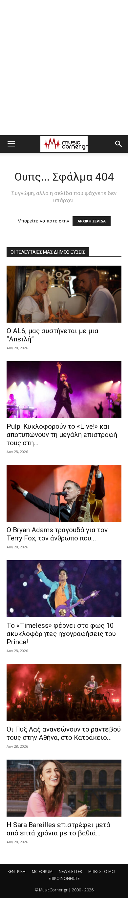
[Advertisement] (64, 67)
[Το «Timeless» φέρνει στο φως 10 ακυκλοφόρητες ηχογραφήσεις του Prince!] (64, 588)
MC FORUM (42, 871)
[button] (11, 144)
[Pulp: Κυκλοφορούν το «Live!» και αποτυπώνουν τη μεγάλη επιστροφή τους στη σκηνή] (64, 389)
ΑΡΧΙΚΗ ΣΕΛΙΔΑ (91, 221)
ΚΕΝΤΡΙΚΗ (17, 871)
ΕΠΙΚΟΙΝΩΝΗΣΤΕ (64, 878)
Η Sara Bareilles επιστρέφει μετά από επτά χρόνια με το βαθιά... (58, 829)
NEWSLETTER (70, 871)
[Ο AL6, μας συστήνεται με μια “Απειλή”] (64, 294)
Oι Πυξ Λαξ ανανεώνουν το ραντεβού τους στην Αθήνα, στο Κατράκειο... (64, 733)
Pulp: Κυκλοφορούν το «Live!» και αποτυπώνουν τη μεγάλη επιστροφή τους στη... (62, 434)
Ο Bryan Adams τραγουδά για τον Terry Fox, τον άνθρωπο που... (57, 534)
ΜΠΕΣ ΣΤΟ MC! (101, 871)
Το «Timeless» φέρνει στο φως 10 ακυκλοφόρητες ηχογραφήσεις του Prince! (61, 634)
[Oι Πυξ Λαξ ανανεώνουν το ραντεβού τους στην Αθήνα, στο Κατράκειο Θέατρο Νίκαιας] (64, 692)
